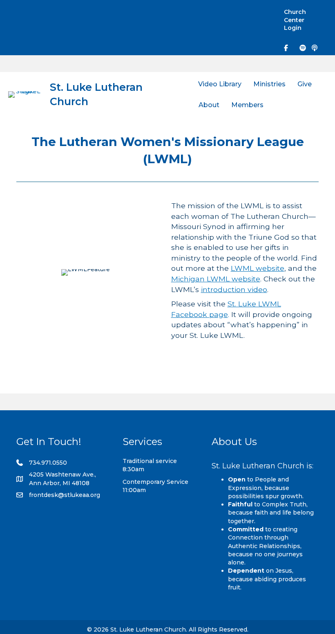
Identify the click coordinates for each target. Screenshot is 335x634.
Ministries (269, 84)
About (209, 105)
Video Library (219, 84)
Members (247, 105)
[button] (262, 13)
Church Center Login (295, 19)
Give (304, 84)
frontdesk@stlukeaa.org (64, 495)
